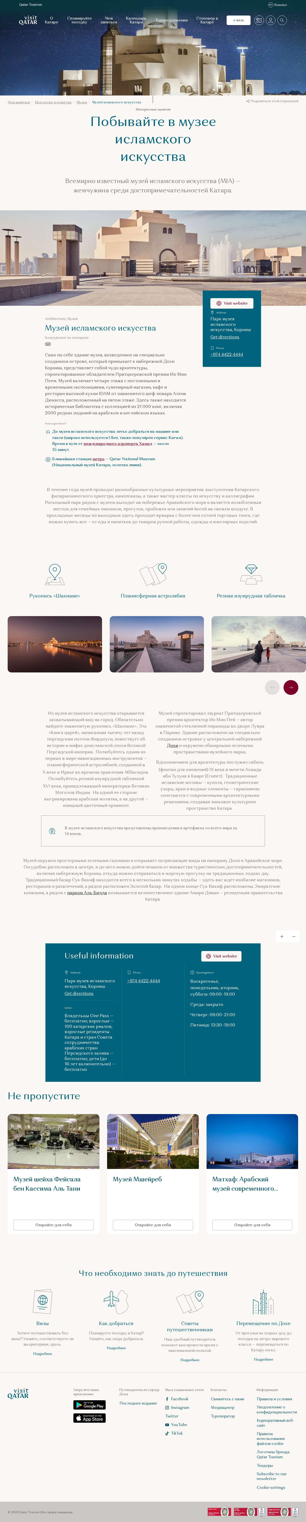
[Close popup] (223, 689)
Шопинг (105, 824)
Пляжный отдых (173, 811)
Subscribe (199, 738)
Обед (139, 811)
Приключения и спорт (168, 787)
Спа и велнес (108, 811)
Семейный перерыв (114, 799)
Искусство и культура (116, 787)
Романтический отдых (165, 799)
